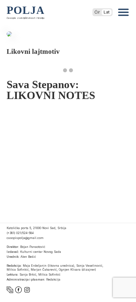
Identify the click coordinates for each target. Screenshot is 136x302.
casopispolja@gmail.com (25, 238)
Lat (107, 12)
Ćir (97, 12)
